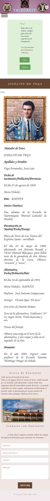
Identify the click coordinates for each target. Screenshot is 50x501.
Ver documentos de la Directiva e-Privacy (27, 50)
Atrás (2, 92)
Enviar (25, 485)
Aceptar (24, 60)
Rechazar (25, 67)
